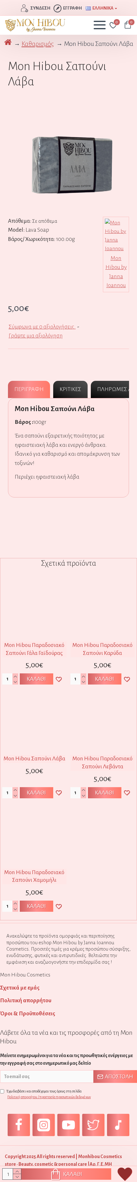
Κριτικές (70, 389)
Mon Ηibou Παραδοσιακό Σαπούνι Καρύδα (102, 649)
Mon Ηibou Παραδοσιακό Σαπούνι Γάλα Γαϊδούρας (34, 649)
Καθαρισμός (38, 43)
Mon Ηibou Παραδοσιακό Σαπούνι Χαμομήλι (34, 876)
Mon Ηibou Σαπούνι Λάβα (34, 759)
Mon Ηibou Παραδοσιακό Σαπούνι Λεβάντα (102, 763)
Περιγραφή (29, 389)
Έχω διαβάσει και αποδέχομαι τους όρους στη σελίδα (48, 1094)
